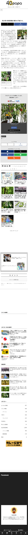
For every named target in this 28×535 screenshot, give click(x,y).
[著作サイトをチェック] (7, 151)
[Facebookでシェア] (5, 406)
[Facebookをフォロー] (7, 154)
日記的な (4, 136)
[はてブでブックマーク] (23, 406)
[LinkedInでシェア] (17, 409)
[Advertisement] (14, 14)
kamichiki (14, 515)
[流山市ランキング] (11, 100)
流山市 (4, 138)
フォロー (14, 127)
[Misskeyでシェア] (23, 402)
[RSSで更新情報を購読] (14, 158)
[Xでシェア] (5, 402)
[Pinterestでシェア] (11, 409)
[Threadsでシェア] (11, 406)
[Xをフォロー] (20, 151)
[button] (25, 304)
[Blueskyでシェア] (17, 402)
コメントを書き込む (14, 279)
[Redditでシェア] (17, 406)
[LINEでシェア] (5, 409)
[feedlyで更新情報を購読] (16, 522)
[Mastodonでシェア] (11, 402)
